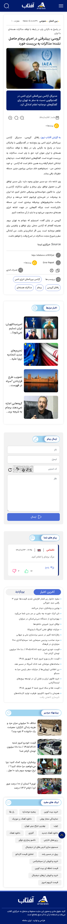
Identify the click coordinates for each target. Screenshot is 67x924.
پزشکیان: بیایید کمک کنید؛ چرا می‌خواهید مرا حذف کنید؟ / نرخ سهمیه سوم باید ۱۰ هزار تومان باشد (21, 767)
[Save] (58, 270)
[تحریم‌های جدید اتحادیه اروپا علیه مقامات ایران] (41, 354)
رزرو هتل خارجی (51, 840)
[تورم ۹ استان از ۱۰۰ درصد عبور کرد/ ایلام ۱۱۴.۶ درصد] (49, 786)
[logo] (34, 5)
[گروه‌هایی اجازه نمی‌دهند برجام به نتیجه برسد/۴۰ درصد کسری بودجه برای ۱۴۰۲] (41, 407)
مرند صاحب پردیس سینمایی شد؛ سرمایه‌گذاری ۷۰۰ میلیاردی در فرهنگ (35, 642)
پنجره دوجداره (29, 812)
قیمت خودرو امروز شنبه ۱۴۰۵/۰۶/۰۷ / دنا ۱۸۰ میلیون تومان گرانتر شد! (34, 651)
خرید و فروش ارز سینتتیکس (45, 861)
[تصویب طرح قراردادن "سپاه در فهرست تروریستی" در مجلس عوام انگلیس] (41, 380)
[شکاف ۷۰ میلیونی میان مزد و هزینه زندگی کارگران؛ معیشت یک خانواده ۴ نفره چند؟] (49, 727)
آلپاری (31, 833)
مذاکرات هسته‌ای (24, 287)
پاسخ (47, 567)
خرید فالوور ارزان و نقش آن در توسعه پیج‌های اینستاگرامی (38, 680)
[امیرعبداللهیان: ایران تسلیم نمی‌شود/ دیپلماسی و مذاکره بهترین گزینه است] (41, 327)
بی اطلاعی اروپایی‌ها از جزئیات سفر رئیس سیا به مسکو (37, 671)
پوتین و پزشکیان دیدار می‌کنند (45, 608)
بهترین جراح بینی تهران (35, 826)
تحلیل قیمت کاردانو (24, 854)
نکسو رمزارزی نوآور (27, 840)
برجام (39, 287)
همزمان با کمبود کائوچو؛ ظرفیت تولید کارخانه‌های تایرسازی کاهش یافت (36, 695)
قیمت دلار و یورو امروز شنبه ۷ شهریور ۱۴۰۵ (39, 659)
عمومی (42, 21)
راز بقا (11, 812)
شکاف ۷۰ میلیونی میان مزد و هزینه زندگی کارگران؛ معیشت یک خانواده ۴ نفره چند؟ (21, 727)
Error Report (48, 262)
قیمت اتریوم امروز (50, 882)
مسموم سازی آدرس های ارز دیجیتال (41, 847)
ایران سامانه (26, 920)
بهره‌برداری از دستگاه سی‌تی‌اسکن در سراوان (39, 619)
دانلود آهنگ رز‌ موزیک (22, 819)
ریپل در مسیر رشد (50, 854)
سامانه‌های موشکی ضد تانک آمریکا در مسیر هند (36, 664)
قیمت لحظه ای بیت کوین (46, 868)
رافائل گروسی (53, 287)
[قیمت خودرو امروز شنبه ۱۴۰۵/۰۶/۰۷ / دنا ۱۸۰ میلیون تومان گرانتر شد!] (49, 747)
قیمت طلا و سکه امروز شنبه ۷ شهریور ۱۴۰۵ (39, 688)
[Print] (51, 270)
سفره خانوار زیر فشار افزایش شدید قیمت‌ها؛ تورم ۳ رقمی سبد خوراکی (35, 601)
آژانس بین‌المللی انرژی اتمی (27, 279)
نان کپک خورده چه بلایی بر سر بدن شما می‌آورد (37, 613)
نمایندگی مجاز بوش (49, 819)
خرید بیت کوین (51, 812)
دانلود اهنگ (15, 833)
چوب (56, 826)
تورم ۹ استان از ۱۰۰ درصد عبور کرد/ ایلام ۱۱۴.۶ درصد (21, 786)
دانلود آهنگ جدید (50, 833)
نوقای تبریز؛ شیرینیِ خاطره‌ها (46, 624)
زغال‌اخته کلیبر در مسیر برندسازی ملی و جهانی (37, 635)
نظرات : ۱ (15, 21)
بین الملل (53, 21)
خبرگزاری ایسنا (44, 244)
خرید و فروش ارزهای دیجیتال (45, 875)
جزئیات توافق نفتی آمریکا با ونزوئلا (43, 629)
